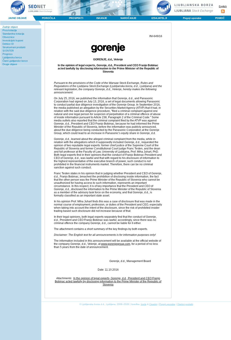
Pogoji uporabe (192, 18)
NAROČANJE (128, 18)
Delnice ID (8, 43)
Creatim (153, 304)
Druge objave (9, 64)
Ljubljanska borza (12, 57)
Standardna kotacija (13, 33)
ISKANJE (101, 18)
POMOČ (220, 18)
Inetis (143, 304)
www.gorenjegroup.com (115, 244)
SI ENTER (8, 50)
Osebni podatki (185, 304)
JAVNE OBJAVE (17, 18)
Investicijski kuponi (12, 40)
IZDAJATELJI (159, 18)
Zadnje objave (10, 27)
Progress (7, 54)
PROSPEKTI (76, 18)
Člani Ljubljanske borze (15, 60)
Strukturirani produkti (13, 47)
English (223, 6)
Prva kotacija (9, 30)
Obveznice (8, 37)
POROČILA (48, 18)
